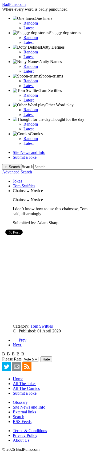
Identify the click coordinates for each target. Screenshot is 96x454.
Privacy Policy (25, 435)
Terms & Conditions (30, 430)
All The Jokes (24, 383)
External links (24, 412)
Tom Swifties (41, 326)
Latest (28, 28)
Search (14, 167)
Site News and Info (29, 152)
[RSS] (27, 366)
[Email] (17, 366)
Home (18, 379)
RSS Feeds (22, 421)
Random (30, 23)
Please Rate (12, 359)
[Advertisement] (48, 279)
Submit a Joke (25, 157)
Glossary (20, 402)
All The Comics (26, 388)
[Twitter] (6, 366)
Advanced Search (17, 172)
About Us (21, 440)
